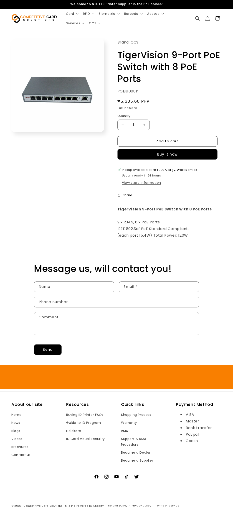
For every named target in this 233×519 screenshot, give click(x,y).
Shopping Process (136, 414)
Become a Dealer (136, 452)
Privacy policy (141, 505)
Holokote (73, 431)
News (15, 422)
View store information (141, 182)
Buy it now (167, 154)
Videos (17, 439)
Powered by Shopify (90, 506)
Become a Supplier (137, 460)
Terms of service (167, 505)
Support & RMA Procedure (133, 442)
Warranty (129, 422)
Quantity (123, 116)
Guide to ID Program (83, 422)
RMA (124, 431)
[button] (71, 13)
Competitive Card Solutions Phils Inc (49, 506)
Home (16, 414)
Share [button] (127, 195)
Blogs (15, 431)
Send (48, 349)
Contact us (21, 455)
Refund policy (117, 505)
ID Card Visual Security (85, 439)
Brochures (19, 447)
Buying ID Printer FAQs (85, 414)
